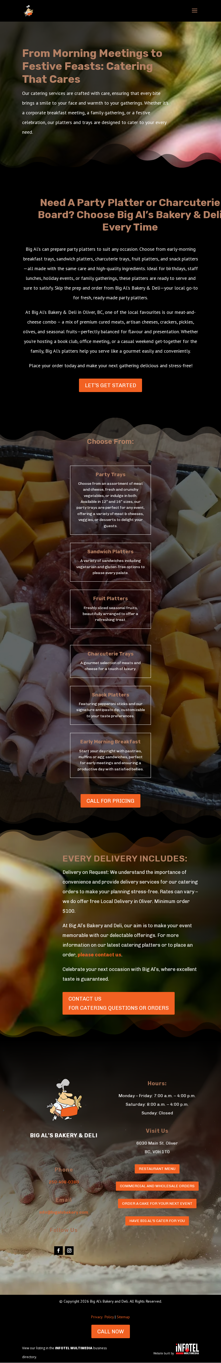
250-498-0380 (64, 1182)
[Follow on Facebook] (58, 1250)
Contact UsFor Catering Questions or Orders (118, 1003)
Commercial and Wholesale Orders (157, 1186)
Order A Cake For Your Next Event (157, 1203)
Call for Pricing (110, 801)
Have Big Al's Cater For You (157, 1220)
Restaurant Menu (157, 1168)
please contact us (99, 955)
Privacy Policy (102, 1316)
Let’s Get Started (110, 385)
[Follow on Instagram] (69, 1250)
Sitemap (123, 1316)
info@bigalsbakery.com (63, 1212)
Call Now (110, 1331)
